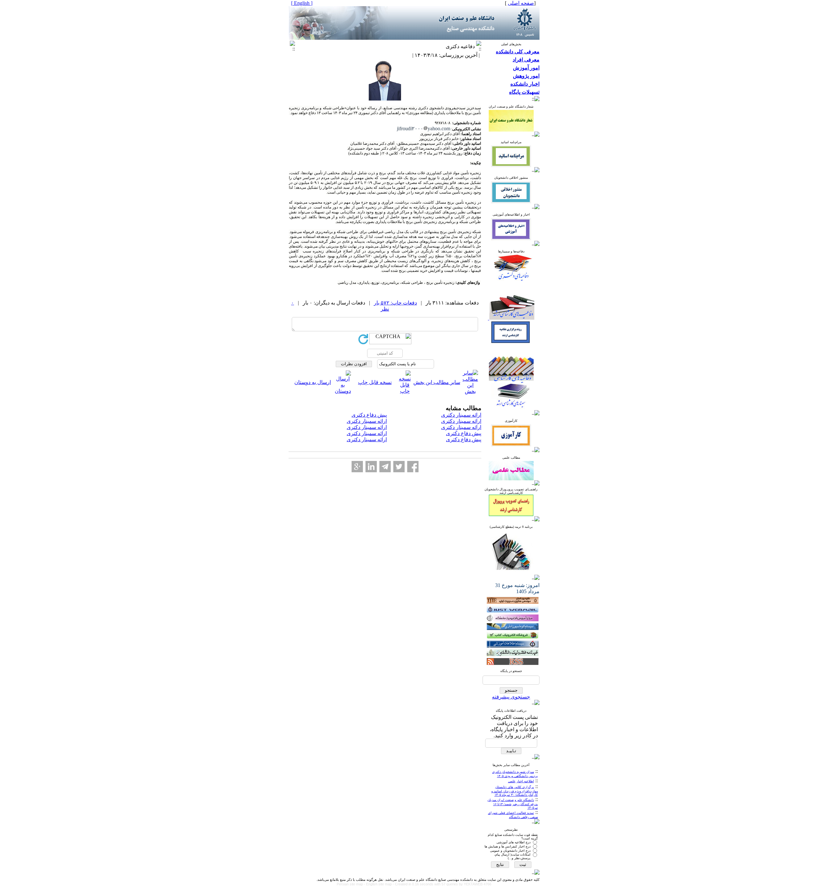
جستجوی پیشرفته (511, 696)
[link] (423, 128)
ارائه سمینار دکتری (461, 415)
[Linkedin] (371, 466)
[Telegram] (385, 466)
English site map (379, 884)
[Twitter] (399, 466)
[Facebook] (413, 466)
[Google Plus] (357, 466)
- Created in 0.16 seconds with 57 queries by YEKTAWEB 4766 (442, 884)
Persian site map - (351, 884)
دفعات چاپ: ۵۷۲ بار (395, 302)
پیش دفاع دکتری (369, 415)
